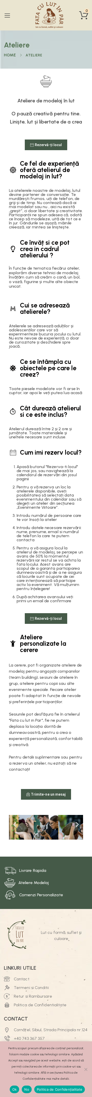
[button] (15, 824)
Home (10, 55)
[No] (85, 1069)
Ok (14, 1089)
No (26, 1089)
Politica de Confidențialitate (59, 1089)
